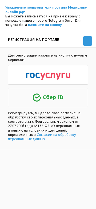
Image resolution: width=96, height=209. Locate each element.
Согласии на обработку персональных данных (42, 136)
